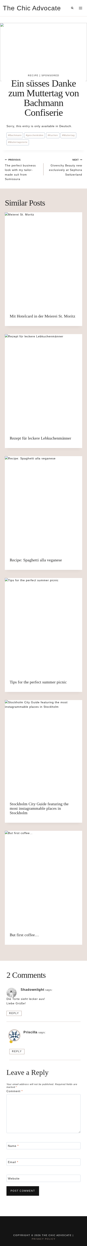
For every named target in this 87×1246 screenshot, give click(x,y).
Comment (14, 1091)
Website (14, 1178)
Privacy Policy (43, 1239)
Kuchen (53, 135)
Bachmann (15, 135)
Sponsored (50, 75)
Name (13, 1145)
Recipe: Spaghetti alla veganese (36, 560)
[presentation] (43, 260)
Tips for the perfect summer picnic (38, 682)
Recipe (33, 75)
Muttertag (68, 135)
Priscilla (30, 1032)
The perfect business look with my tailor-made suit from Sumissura (20, 170)
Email (13, 1162)
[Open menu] (80, 8)
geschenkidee (35, 135)
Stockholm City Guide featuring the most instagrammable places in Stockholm (39, 808)
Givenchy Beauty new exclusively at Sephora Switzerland (65, 167)
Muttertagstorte (18, 142)
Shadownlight (32, 989)
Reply (14, 1013)
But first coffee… (24, 935)
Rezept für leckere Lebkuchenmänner (40, 438)
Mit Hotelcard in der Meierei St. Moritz (42, 316)
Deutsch (65, 126)
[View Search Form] (72, 8)
